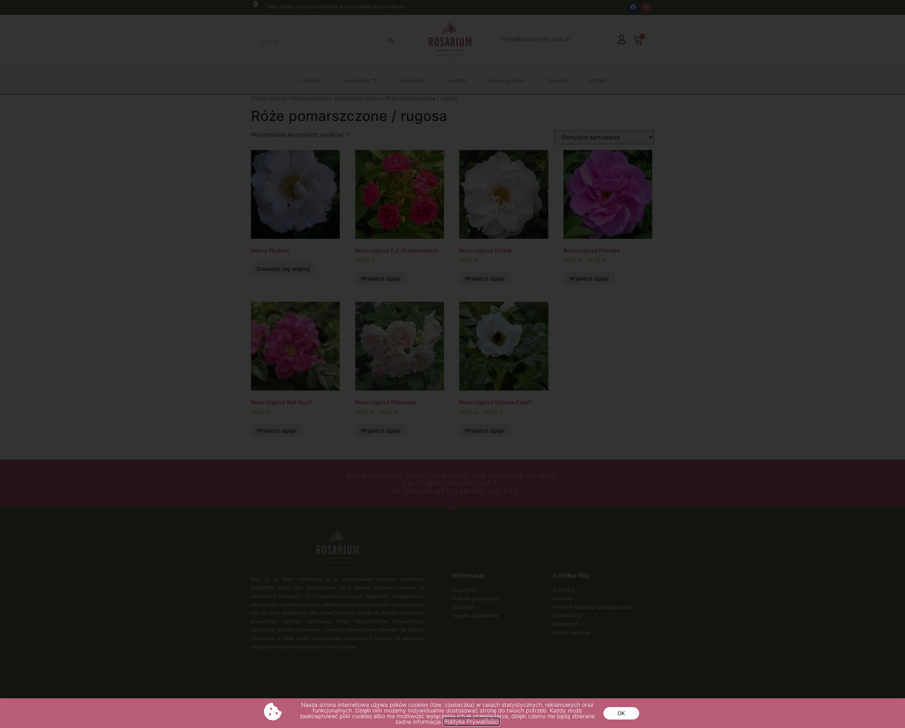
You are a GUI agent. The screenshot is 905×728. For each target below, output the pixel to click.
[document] (452, 364)
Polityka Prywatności (471, 721)
